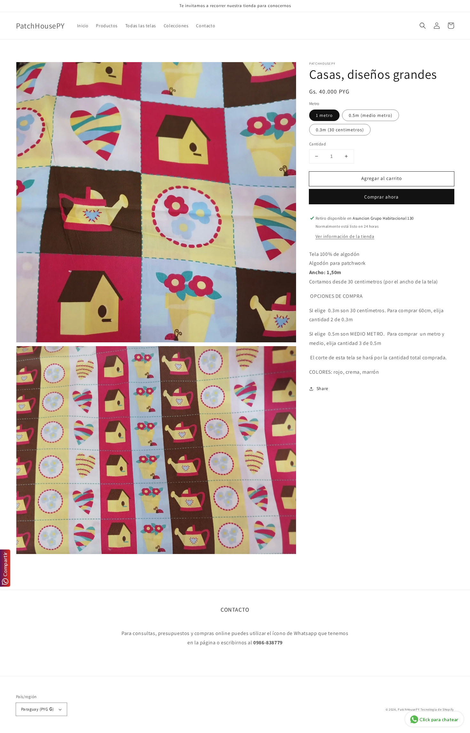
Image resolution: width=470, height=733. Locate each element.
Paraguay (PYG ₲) (37, 709)
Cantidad (317, 144)
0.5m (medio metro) (370, 115)
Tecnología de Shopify (437, 709)
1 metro (324, 115)
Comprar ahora (381, 197)
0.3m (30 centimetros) (340, 130)
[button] (423, 26)
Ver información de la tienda (345, 236)
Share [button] (322, 389)
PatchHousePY (408, 709)
